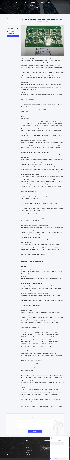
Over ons (26, 2)
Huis (16, 2)
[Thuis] (10, 2)
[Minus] (67, 437)
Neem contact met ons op (33, 3)
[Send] (67, 458)
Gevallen (8, 23)
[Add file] (51, 458)
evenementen (42, 2)
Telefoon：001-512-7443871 (12, 443)
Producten (21, 2)
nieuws (12, 15)
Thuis (8, 15)
